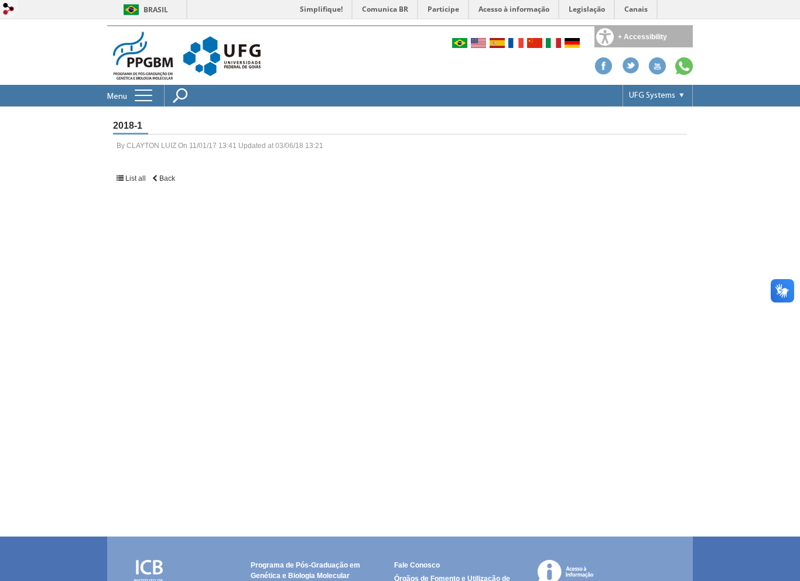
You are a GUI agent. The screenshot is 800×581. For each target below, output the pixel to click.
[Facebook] (603, 72)
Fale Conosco (417, 565)
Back (166, 178)
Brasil (155, 10)
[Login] (9, 9)
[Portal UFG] (222, 55)
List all (136, 178)
